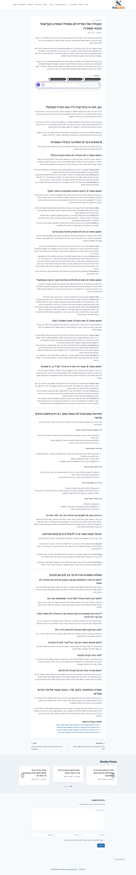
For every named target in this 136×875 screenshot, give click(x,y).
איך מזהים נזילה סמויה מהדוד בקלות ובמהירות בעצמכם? (46, 746)
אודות (86, 4)
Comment (99, 810)
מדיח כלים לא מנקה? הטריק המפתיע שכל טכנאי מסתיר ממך (77, 725)
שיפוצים (30, 4)
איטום (81, 4)
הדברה (51, 4)
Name (101, 835)
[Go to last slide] (113, 775)
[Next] (22, 775)
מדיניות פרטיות (120, 859)
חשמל (45, 4)
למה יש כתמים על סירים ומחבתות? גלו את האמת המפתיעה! (103, 773)
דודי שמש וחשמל (60, 4)
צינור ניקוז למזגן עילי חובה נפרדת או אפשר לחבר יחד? (89, 746)
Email (76, 835)
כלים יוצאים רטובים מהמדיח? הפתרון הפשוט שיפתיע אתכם (78, 727)
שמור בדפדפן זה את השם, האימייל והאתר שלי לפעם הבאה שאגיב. (83, 840)
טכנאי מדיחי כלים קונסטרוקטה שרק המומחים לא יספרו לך (34, 773)
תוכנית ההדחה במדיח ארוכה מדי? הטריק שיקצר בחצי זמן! (78, 732)
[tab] (71, 786)
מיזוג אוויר (38, 4)
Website (50, 835)
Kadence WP (72, 869)
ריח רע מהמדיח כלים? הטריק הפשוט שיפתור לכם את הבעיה (78, 730)
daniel (98, 33)
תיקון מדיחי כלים (97, 20)
